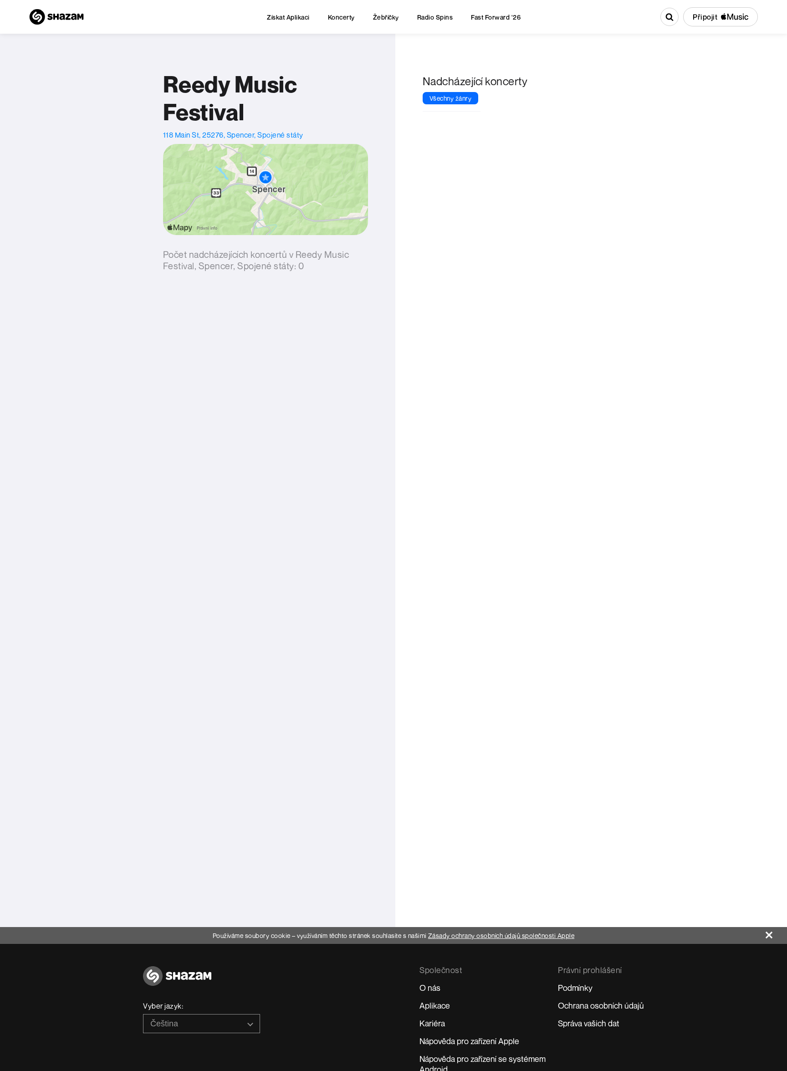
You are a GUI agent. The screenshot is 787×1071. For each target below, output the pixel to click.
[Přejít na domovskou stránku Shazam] (56, 17)
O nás (429, 988)
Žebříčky (386, 17)
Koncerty (341, 17)
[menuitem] (288, 17)
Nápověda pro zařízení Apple (469, 1041)
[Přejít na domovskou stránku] (177, 981)
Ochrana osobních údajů (601, 1005)
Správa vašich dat (588, 1023)
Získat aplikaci (288, 17)
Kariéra (432, 1023)
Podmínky (575, 988)
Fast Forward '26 (496, 17)
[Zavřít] (776, 932)
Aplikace (434, 1005)
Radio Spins (435, 17)
